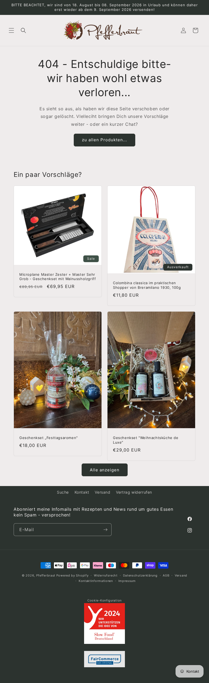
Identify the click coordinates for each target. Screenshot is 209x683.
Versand (102, 492)
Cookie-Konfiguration (104, 600)
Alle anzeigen (104, 469)
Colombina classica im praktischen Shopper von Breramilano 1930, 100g (147, 285)
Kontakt (82, 492)
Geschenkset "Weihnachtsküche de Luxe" (146, 440)
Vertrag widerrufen (134, 492)
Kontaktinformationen (96, 581)
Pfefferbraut (45, 575)
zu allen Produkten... (104, 139)
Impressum (127, 581)
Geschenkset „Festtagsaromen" (48, 438)
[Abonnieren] (105, 529)
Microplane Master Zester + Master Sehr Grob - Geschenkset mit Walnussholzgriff (57, 276)
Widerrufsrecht (106, 575)
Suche (63, 492)
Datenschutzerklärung (140, 575)
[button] (11, 30)
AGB (166, 575)
